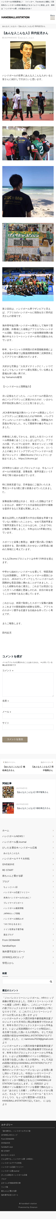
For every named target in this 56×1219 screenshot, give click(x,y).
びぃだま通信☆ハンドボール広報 (19, 847)
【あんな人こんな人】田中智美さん (32, 792)
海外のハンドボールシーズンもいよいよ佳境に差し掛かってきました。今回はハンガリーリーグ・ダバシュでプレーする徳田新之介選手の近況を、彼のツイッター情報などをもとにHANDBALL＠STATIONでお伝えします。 (27, 1076)
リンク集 (4, 1187)
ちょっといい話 (10, 887)
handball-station (29, 1203)
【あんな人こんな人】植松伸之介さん (33, 808)
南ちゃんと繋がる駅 (12, 875)
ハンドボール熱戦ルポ (13, 918)
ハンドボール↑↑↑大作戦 (15, 858)
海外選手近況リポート (13, 951)
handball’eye (9, 945)
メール (6, 711)
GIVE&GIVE (8, 864)
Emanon (33, 1207)
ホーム (5, 830)
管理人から (8, 962)
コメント (7, 670)
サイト (5, 722)
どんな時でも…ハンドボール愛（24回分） (17, 1159)
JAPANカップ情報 (11, 913)
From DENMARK (11, 940)
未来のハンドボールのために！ (17, 897)
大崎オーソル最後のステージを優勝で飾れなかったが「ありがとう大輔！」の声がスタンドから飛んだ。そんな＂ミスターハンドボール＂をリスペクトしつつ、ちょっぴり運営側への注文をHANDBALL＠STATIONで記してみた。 (27, 1094)
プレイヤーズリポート (13, 903)
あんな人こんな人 (27, 38)
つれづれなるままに (12, 924)
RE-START (7, 870)
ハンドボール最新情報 (13, 908)
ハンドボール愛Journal (14, 841)
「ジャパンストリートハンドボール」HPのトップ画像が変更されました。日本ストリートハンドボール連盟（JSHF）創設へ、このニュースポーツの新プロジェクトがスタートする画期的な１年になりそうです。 (28, 1004)
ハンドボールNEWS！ (13, 836)
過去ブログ (8, 934)
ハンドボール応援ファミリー (16, 892)
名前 (5, 700)
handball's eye (7, 1147)
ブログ (5, 881)
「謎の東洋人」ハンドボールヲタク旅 (15, 1131)
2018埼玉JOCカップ (13, 957)
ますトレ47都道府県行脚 (11, 1183)
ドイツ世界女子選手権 (13, 929)
